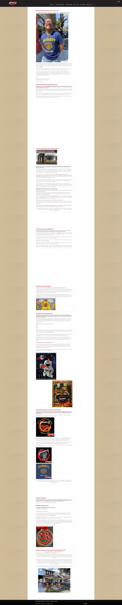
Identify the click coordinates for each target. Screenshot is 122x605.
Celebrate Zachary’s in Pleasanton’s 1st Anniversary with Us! (50, 550)
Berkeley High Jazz (43, 197)
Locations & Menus (60, 4)
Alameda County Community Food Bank (43, 73)
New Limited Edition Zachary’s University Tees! (47, 10)
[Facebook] (117, 1)
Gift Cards (47, 601)
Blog (78, 4)
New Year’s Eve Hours (41, 498)
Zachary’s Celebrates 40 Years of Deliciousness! (47, 148)
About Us (52, 4)
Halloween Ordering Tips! (42, 505)
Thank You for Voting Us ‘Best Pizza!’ (45, 229)
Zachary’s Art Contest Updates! (43, 286)
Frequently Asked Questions (40, 601)
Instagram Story (53, 515)
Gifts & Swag (82, 4)
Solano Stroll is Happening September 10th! (46, 84)
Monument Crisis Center (56, 73)
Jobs (74, 4)
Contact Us (52, 601)
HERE (48, 331)
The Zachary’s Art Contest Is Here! (44, 313)
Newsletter (89, 4)
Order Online (69, 4)
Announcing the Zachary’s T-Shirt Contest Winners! (48, 409)
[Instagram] (119, 1)
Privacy (56, 601)
